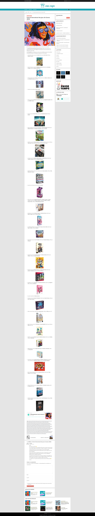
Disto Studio (28, 424)
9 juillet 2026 (47, 494)
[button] (70, 9)
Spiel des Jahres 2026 (59, 23)
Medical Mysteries (31, 385)
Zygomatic (45, 433)
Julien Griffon (28, 427)
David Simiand (45, 423)
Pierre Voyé (37, 430)
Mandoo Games (28, 428)
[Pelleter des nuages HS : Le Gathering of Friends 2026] (57, 502)
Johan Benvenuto (46, 426)
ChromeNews (50, 515)
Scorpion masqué (35, 431)
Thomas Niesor (49, 432)
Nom (28, 474)
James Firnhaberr (42, 426)
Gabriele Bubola (33, 425)
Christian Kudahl (46, 422)
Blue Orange (39, 422)
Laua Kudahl (34, 427)
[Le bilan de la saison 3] (27, 508)
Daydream (29, 213)
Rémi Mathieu (46, 430)
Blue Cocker (36, 422)
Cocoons (29, 158)
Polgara (28, 20)
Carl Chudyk (42, 422)
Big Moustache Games (31, 422)
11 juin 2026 (63, 509)
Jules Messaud (50, 426)
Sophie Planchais (44, 431)
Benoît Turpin (50, 421)
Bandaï (43, 421)
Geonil (36, 425)
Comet (38, 423)
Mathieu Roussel (42, 428)
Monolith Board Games (29, 429)
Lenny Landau (43, 427)
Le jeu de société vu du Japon (64, 45)
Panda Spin (28, 430)
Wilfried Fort (35, 433)
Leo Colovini (46, 427)
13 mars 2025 (32, 20)
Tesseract (29, 298)
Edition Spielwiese (37, 424)
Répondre (30, 459)
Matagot (38, 428)
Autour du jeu (32, 507)
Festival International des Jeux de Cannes (47, 424)
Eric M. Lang (40, 424)
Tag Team (28, 432)
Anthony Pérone (37, 421)
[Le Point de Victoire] (42, 493)
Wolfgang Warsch (39, 433)
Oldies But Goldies (58, 63)
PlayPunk (40, 430)
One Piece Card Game (39, 429)
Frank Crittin (29, 425)
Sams (32, 431)
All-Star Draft (33, 421)
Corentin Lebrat (41, 423)
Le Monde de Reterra (31, 226)
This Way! (42, 432)
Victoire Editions (31, 433)
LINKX (49, 427)
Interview (32, 492)
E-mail (28, 477)
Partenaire (34, 9)
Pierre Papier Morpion (31, 372)
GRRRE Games (28, 426)
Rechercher (59, 15)
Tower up (28, 433)
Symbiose (29, 282)
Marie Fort (36, 428)
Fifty (28, 311)
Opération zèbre (44, 429)
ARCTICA (41, 421)
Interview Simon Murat (62, 38)
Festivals (57, 55)
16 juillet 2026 (33, 504)
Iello (39, 426)
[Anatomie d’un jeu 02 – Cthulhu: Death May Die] (42, 508)
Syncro (49, 431)
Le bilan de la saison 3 (59, 30)
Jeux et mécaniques (35, 492)
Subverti (47, 431)
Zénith (42, 433)
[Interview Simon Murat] (57, 508)
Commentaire (29, 464)
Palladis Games (48, 429)
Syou (51, 431)
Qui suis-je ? (30, 9)
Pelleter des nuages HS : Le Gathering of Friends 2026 (65, 503)
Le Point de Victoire (48, 493)
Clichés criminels (30, 398)
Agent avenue (30, 421)
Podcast (51, 492)
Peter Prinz (34, 430)
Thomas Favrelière (46, 432)
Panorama (31, 430)
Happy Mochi (30, 348)
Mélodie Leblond (50, 428)
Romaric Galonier (29, 431)
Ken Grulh (31, 427)
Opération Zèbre (30, 170)
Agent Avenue (30, 324)
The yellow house (38, 432)
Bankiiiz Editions (46, 421)
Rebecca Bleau (43, 430)
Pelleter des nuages (59, 64)
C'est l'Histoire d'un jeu (59, 53)
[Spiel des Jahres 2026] (27, 493)
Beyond (28, 422)
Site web (28, 480)
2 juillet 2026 (63, 504)
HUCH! (37, 426)
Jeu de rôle (57, 58)
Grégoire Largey (40, 425)
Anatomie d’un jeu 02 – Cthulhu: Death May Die (49, 508)
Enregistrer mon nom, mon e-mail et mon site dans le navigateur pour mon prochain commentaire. (39, 484)
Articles (25, 9)
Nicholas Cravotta (34, 429)
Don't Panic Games (32, 424)
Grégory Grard (44, 425)
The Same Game (30, 67)
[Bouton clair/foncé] (68, 9)
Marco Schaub (32, 428)
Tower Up (29, 199)
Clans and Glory (29, 423)
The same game (34, 432)
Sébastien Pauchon (40, 431)
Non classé (57, 61)
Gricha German (48, 425)
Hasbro (35, 426)
